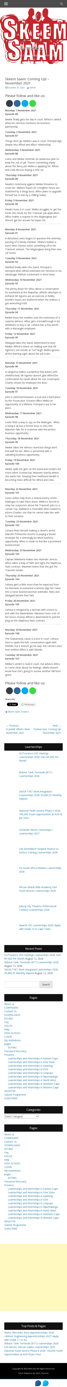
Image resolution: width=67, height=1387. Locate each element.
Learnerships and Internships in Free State (31, 1062)
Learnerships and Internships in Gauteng (30, 1065)
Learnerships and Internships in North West (32, 1080)
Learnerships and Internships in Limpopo (30, 1073)
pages (7, 1044)
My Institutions (12, 1040)
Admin (32, 87)
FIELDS (8, 1025)
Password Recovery (15, 1051)
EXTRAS (8, 1018)
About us (9, 1004)
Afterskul (32, 48)
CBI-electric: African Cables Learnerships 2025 (29, 1347)
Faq (6, 1022)
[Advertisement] (33, 1277)
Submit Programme (15, 1094)
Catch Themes (42, 1373)
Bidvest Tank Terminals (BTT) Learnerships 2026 (31, 962)
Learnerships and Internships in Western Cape (33, 1087)
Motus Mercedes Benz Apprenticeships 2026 (29, 1332)
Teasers (25, 711)
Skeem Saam (14, 711)
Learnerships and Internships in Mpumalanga (33, 1076)
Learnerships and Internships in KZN (28, 1069)
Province (9, 1054)
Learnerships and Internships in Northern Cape (34, 1083)
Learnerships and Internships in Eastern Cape (33, 1058)
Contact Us (10, 1011)
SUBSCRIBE (10, 1098)
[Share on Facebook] (38, 1383)
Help (6, 1029)
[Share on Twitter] (46, 1383)
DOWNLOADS (12, 1015)
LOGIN (8, 1036)
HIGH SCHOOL (12, 1033)
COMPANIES (11, 1007)
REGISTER (9, 1091)
